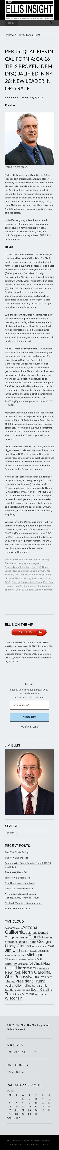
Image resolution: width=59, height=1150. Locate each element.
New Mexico (44, 968)
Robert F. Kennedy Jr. (25, 586)
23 (29, 1110)
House (37, 559)
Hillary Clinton (17, 946)
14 (16, 1106)
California (44, 567)
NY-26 (46, 578)
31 (36, 1114)
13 (10, 1106)
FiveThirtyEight (21, 938)
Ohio (9, 976)
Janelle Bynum (37, 571)
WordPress (41, 1140)
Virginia (28, 994)
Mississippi (23, 960)
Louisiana (43, 950)
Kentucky (33, 951)
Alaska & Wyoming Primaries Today (23, 903)
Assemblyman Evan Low (17, 567)
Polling (45, 559)
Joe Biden (25, 951)
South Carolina (41, 989)
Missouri (32, 959)
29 (23, 1114)
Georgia (44, 941)
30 (29, 1114)
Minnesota (11, 959)
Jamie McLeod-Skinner (17, 571)
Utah (19, 994)
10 (36, 1102)
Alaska (19, 928)
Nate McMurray (23, 578)
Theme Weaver (40, 1144)
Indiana (42, 946)
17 (36, 1106)
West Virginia (41, 994)
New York (37, 578)
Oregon (16, 582)
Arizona (29, 927)
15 (23, 1106)
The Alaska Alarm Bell (16, 872)
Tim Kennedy (44, 586)
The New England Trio (16, 857)
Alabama (10, 928)
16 (29, 1106)
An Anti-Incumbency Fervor (19, 888)
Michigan (34, 954)
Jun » (17, 1117)
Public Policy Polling (18, 985)
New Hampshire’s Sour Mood (20, 883)
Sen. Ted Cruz (23, 990)
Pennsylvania (26, 976)
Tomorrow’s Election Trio (17, 877)
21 (16, 1110)
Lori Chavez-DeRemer (26, 574)
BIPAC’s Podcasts (38, 646)
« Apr (9, 1117)
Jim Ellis (29, 589)
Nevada (35, 963)
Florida (36, 936)
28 (16, 1114)
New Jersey (30, 968)
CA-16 (34, 567)
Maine (7, 955)
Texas (10, 993)
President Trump (30, 981)
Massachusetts (18, 955)
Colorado (31, 932)
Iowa (50, 946)
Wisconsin (13, 998)
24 (36, 1110)
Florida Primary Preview (17, 908)
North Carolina (36, 972)
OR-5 (7, 582)
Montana (23, 964)
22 (23, 1110)
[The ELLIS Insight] (29, 10)
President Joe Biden (31, 582)
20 (10, 1110)
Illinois (33, 946)
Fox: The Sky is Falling (17, 852)
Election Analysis (23, 559)
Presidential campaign (16, 563)
